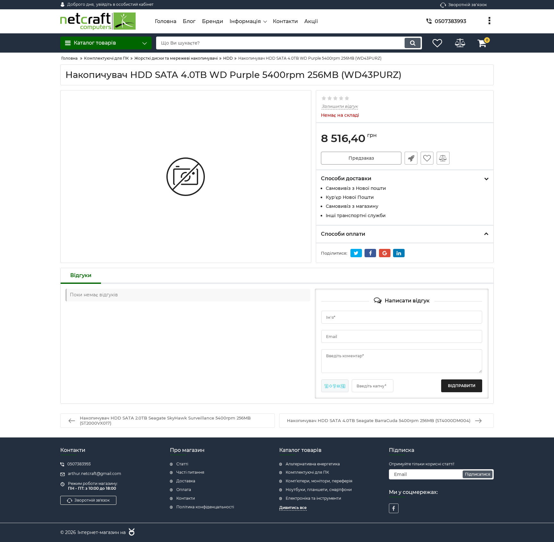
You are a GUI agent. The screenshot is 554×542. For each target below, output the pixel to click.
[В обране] (427, 158)
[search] (413, 43)
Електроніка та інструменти (313, 498)
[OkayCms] (130, 533)
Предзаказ (361, 158)
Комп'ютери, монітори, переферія (319, 480)
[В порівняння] (443, 158)
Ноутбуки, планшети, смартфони (319, 489)
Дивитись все (293, 507)
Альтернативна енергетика (313, 464)
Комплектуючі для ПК (307, 472)
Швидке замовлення (411, 158)
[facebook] (394, 508)
